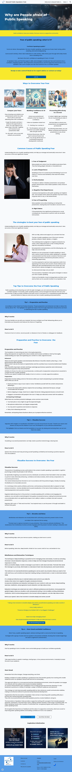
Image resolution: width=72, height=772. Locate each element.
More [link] (64, 2)
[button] (70, 2)
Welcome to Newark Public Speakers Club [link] (53, 2)
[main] (36, 17)
